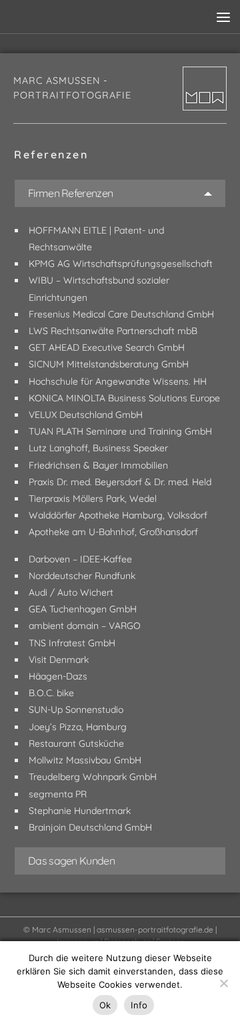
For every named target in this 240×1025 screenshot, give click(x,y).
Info (139, 1005)
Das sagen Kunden (71, 860)
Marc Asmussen (61, 929)
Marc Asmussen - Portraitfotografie (72, 88)
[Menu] (223, 16)
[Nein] (223, 983)
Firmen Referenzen (70, 193)
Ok (105, 1005)
